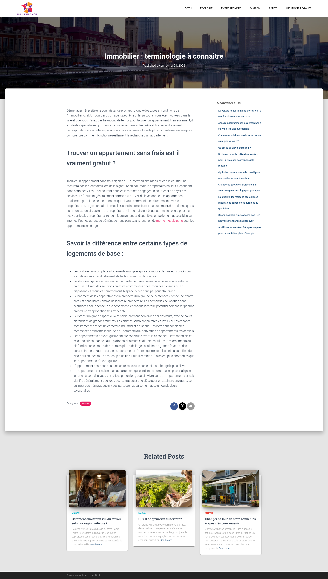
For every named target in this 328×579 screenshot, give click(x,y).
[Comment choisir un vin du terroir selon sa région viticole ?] (97, 488)
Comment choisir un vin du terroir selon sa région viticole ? (96, 521)
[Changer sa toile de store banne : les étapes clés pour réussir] (230, 488)
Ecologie (206, 8)
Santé (273, 8)
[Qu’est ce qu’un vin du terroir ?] (164, 488)
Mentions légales (299, 8)
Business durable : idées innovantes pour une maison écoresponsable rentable (237, 160)
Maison (255, 8)
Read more (96, 544)
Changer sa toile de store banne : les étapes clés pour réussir (230, 521)
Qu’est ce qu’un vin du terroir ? (234, 147)
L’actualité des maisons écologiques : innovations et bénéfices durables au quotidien (238, 203)
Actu (188, 8)
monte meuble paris (169, 220)
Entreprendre (231, 8)
